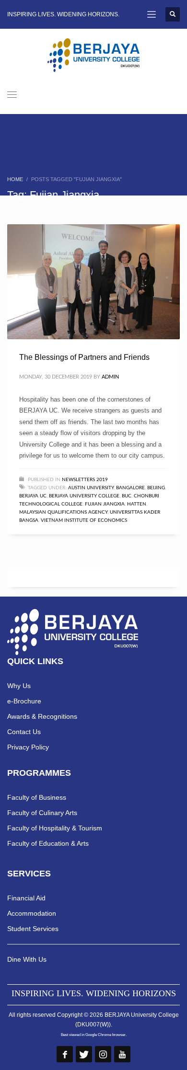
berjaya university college (84, 496)
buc (126, 496)
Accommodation (31, 913)
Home (15, 179)
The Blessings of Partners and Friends (84, 357)
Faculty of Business (36, 797)
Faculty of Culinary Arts (42, 813)
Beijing (156, 487)
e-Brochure (24, 701)
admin (110, 377)
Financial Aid (26, 898)
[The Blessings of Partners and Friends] (93, 281)
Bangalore (130, 487)
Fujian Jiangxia (105, 504)
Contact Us (24, 732)
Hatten (136, 504)
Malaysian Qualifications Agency (63, 512)
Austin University (91, 487)
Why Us (19, 686)
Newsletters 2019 (85, 479)
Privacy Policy (28, 747)
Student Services (32, 928)
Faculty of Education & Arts (48, 843)
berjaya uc (33, 496)
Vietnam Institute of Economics (84, 520)
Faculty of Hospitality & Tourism (54, 828)
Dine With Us (27, 959)
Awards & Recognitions (42, 716)
